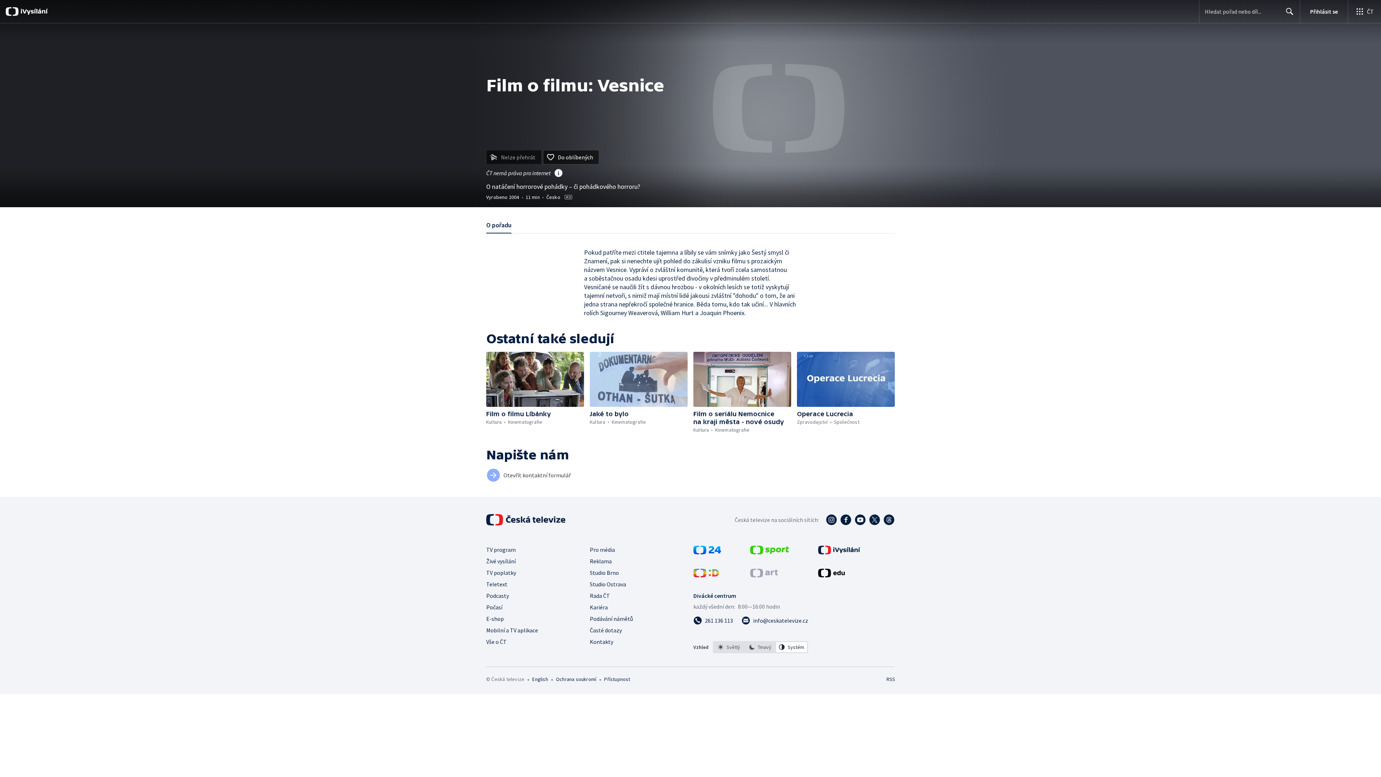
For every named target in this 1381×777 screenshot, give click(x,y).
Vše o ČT (496, 641)
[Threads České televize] (889, 520)
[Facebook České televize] (846, 520)
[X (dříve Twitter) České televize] (874, 520)
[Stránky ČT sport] (769, 552)
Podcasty (497, 595)
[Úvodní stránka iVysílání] (33, 11)
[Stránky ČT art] (764, 575)
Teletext (496, 584)
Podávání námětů (611, 618)
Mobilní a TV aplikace (512, 630)
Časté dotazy (606, 630)
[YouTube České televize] (860, 520)
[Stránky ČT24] (707, 552)
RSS (891, 679)
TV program (501, 549)
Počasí (494, 607)
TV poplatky (501, 572)
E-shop (495, 618)
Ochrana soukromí (576, 679)
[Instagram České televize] (831, 520)
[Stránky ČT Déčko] (706, 575)
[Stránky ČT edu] (831, 575)
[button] (535, 379)
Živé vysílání (501, 561)
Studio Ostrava (608, 584)
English (540, 679)
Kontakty (601, 641)
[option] (729, 647)
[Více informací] (558, 173)
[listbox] (760, 647)
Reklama (601, 561)
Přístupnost (617, 679)
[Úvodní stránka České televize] (526, 520)
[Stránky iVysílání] (839, 552)
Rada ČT (600, 595)
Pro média (602, 549)
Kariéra (599, 607)
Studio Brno (604, 572)
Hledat (1290, 11)
